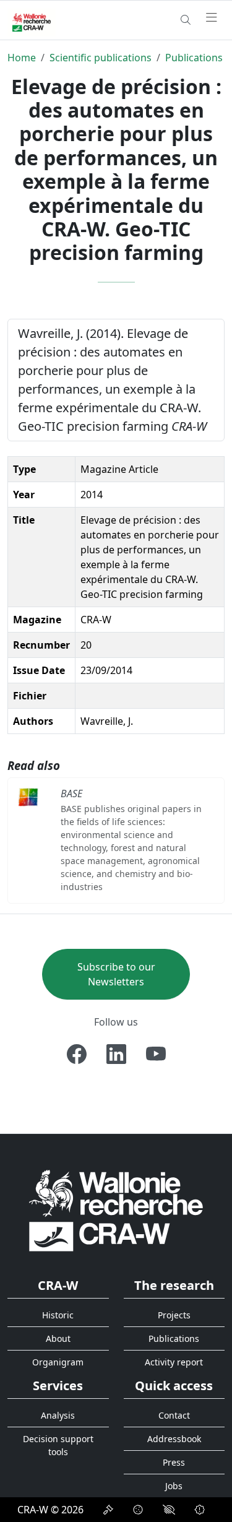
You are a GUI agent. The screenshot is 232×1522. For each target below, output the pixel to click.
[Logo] (116, 1210)
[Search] (186, 20)
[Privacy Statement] (108, 1509)
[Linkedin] (116, 1054)
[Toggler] (212, 18)
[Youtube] (156, 1054)
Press (174, 1462)
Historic (58, 1315)
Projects (174, 1315)
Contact (174, 1415)
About (58, 1338)
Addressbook (174, 1439)
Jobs (174, 1486)
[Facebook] (77, 1054)
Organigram (58, 1362)
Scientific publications (100, 57)
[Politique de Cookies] (138, 1509)
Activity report (174, 1362)
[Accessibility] (169, 1509)
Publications (194, 57)
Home (21, 57)
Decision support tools (58, 1445)
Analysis (58, 1415)
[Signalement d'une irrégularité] (200, 1509)
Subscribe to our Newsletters (116, 974)
